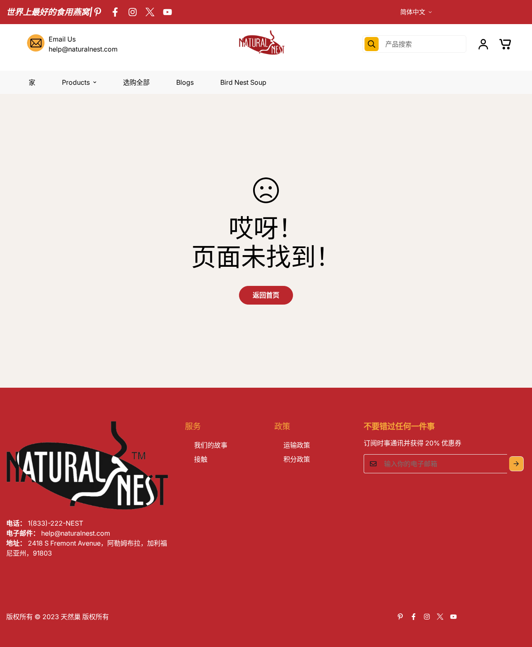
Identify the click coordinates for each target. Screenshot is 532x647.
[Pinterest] (97, 12)
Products (76, 82)
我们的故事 (210, 445)
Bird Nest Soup (243, 82)
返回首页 (266, 295)
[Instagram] (132, 12)
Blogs (185, 82)
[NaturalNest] (266, 44)
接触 (200, 459)
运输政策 (296, 445)
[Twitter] (150, 12)
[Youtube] (167, 12)
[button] (505, 44)
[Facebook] (115, 12)
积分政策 (296, 459)
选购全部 (136, 82)
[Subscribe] (516, 463)
